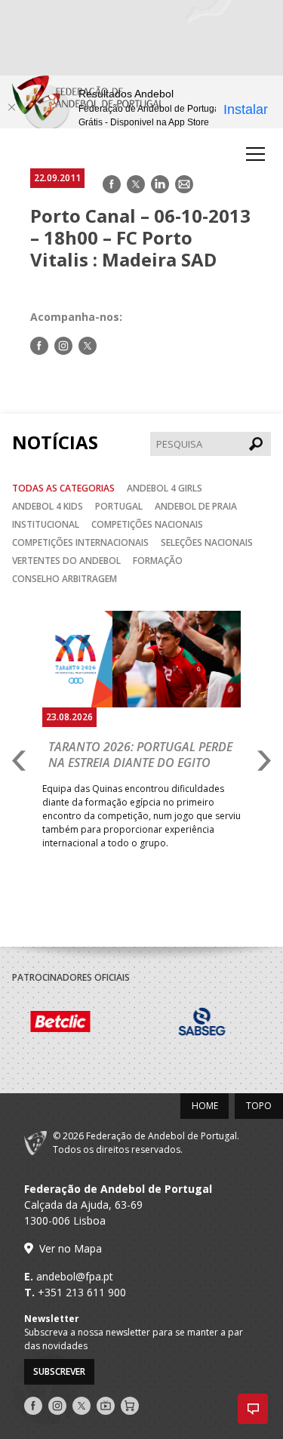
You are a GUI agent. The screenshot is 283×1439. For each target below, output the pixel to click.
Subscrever (59, 1371)
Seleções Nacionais (207, 542)
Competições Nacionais (147, 524)
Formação (158, 560)
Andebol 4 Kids (47, 506)
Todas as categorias (63, 488)
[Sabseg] (150, 1023)
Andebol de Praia (196, 506)
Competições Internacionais (80, 542)
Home (205, 1105)
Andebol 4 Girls (164, 488)
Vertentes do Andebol (66, 560)
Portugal (119, 506)
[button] (253, 1409)
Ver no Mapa (70, 1248)
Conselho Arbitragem (64, 578)
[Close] (11, 107)
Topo (259, 1105)
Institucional (45, 524)
